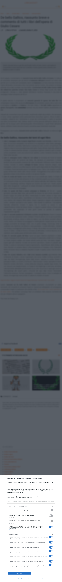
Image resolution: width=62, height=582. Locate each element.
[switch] (51, 510)
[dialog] (31, 528)
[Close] (58, 478)
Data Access (31, 579)
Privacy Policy (40, 579)
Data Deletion (21, 579)
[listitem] (31, 506)
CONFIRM (19, 573)
